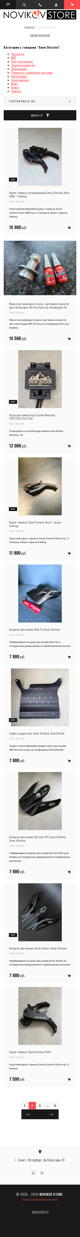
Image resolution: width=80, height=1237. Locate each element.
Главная (29, 27)
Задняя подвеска (23, 65)
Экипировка (19, 69)
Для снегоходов (22, 61)
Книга (15, 87)
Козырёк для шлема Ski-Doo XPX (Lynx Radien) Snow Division (37, 838)
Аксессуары (19, 76)
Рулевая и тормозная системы (32, 72)
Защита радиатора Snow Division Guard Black (37, 733)
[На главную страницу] (40, 15)
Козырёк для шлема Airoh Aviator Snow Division (38, 948)
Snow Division (16, 201)
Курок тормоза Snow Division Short (30, 1052)
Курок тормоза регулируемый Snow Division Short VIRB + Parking (39, 194)
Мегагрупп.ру (40, 1212)
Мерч (14, 84)
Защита (16, 91)
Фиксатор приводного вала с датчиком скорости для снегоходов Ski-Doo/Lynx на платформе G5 (39, 305)
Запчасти (17, 54)
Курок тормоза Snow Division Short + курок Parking (35, 524)
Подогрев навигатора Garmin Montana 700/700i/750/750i (32, 416)
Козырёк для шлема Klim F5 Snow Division (34, 629)
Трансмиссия (20, 80)
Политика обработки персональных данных (40, 1199)
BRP (13, 58)
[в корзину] (69, 228)
